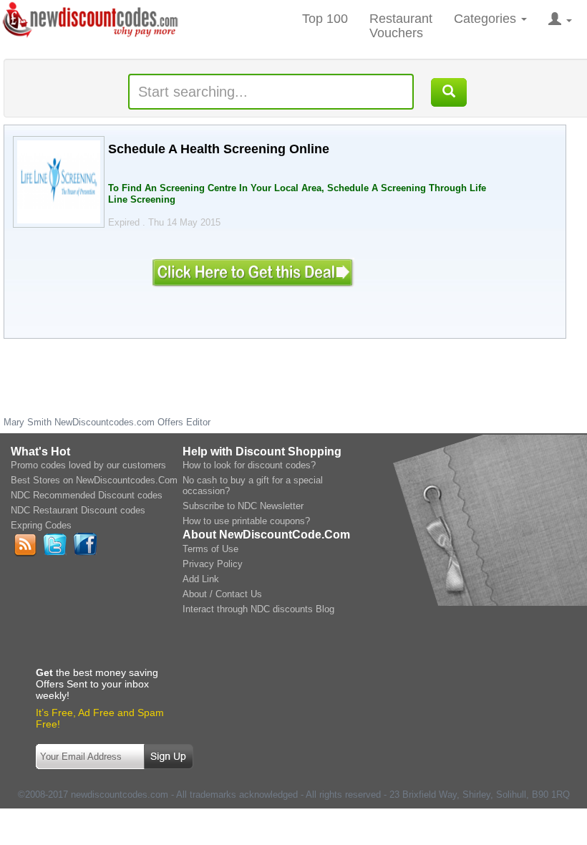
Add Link (201, 579)
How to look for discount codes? (249, 465)
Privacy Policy (213, 564)
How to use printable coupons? (246, 521)
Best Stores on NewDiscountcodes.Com (94, 480)
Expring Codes (41, 525)
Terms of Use (210, 549)
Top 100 (325, 18)
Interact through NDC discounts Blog (258, 609)
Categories (487, 18)
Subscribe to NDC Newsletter (243, 506)
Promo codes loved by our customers (88, 465)
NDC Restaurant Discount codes (78, 510)
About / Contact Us (222, 594)
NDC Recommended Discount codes (86, 495)
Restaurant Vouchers (400, 25)
